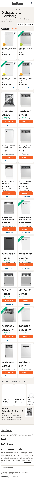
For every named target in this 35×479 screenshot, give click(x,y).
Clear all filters (14, 28)
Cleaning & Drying (17, 9)
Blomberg (4, 28)
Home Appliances (5, 9)
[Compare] (14, 33)
